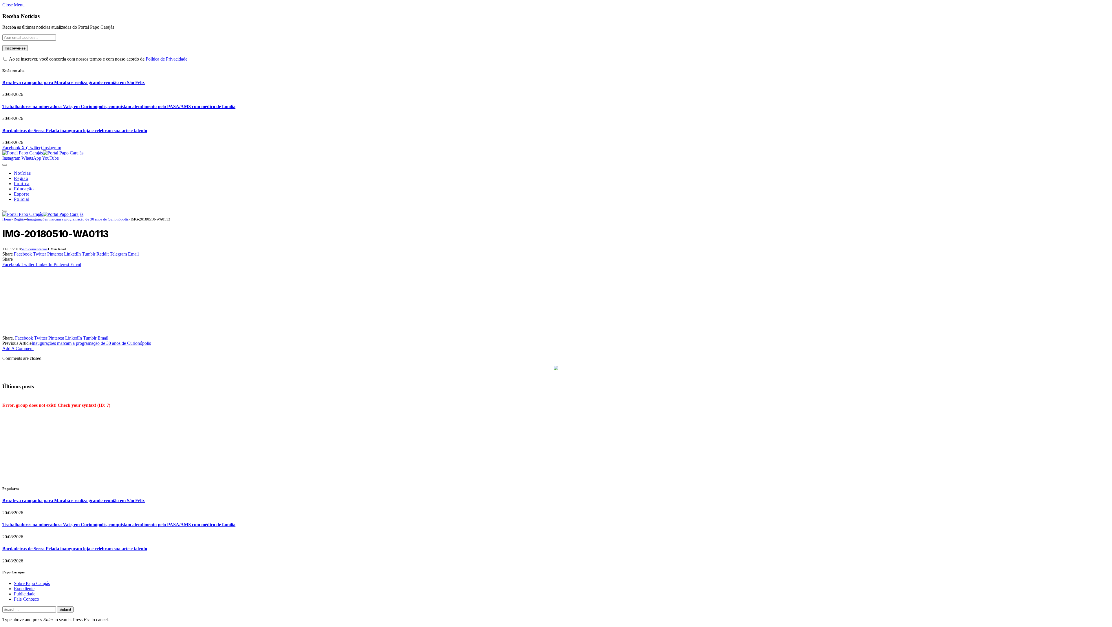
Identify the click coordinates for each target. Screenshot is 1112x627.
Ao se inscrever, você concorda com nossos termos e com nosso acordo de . (98, 58)
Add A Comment (18, 348)
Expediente (24, 588)
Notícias (22, 173)
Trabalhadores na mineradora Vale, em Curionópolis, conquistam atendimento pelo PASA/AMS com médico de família (118, 106)
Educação (24, 188)
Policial (21, 199)
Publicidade (24, 593)
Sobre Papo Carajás (32, 583)
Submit (65, 609)
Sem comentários (34, 249)
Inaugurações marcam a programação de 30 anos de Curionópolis (91, 343)
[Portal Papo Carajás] (42, 152)
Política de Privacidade (166, 58)
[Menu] (4, 165)
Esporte (22, 194)
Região (21, 178)
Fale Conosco (26, 599)
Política (21, 183)
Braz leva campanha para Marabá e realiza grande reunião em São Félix (73, 82)
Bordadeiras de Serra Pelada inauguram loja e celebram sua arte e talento (74, 130)
